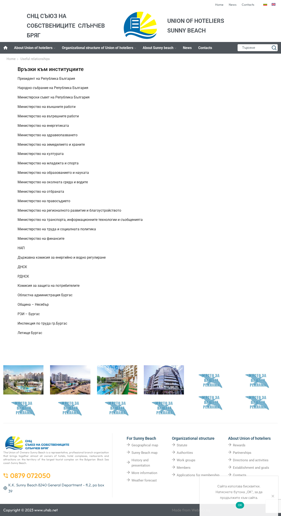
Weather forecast (144, 480)
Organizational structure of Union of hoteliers (97, 48)
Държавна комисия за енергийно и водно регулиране (62, 257)
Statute (182, 445)
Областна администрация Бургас (45, 295)
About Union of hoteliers (33, 48)
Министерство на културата (41, 154)
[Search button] (274, 47)
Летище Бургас (30, 333)
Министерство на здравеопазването (47, 135)
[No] (272, 496)
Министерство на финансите (41, 238)
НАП (21, 248)
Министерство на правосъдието (44, 201)
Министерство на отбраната (41, 191)
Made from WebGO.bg (191, 510)
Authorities (185, 453)
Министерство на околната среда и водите (53, 182)
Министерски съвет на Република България (54, 97)
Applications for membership (198, 475)
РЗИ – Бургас (29, 314)
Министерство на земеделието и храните (51, 144)
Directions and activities (250, 460)
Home (11, 59)
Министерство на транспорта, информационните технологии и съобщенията (80, 220)
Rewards (239, 445)
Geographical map (144, 445)
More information (144, 473)
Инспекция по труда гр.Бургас (42, 323)
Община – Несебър (33, 304)
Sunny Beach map (144, 453)
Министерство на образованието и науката (53, 173)
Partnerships (242, 453)
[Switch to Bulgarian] (265, 4)
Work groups (186, 460)
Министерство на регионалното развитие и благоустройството (69, 210)
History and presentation (140, 462)
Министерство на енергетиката (43, 126)
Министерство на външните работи (47, 107)
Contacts (205, 48)
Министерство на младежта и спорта (48, 163)
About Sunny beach (158, 48)
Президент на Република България (46, 78)
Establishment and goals (251, 468)
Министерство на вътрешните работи (48, 116)
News (187, 48)
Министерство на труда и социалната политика (57, 229)
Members (184, 468)
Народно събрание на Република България (53, 88)
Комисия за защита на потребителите (48, 285)
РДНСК (23, 276)
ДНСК (22, 267)
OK (240, 505)
